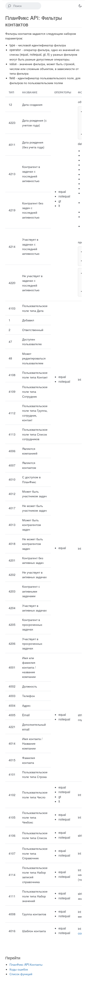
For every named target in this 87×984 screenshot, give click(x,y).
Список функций (21, 974)
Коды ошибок (19, 969)
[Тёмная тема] (80, 5)
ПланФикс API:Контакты (26, 964)
